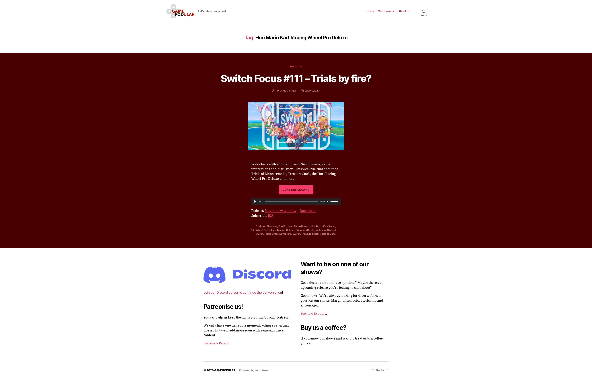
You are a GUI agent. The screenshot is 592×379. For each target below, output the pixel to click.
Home (370, 11)
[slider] (335, 201)
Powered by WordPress (253, 370)
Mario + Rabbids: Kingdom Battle (295, 230)
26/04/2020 (312, 90)
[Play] (255, 201)
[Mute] (328, 201)
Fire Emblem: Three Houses (294, 226)
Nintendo (320, 230)
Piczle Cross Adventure (278, 233)
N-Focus (296, 66)
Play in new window (280, 211)
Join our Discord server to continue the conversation (243, 292)
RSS (270, 216)
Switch (296, 233)
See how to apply (313, 314)
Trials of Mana (328, 233)
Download (308, 211)
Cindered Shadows (266, 226)
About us (404, 11)
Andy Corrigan (288, 90)
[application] (296, 201)
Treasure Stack (310, 233)
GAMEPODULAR (224, 370)
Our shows (384, 11)
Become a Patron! (217, 343)
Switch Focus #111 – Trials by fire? (296, 78)
